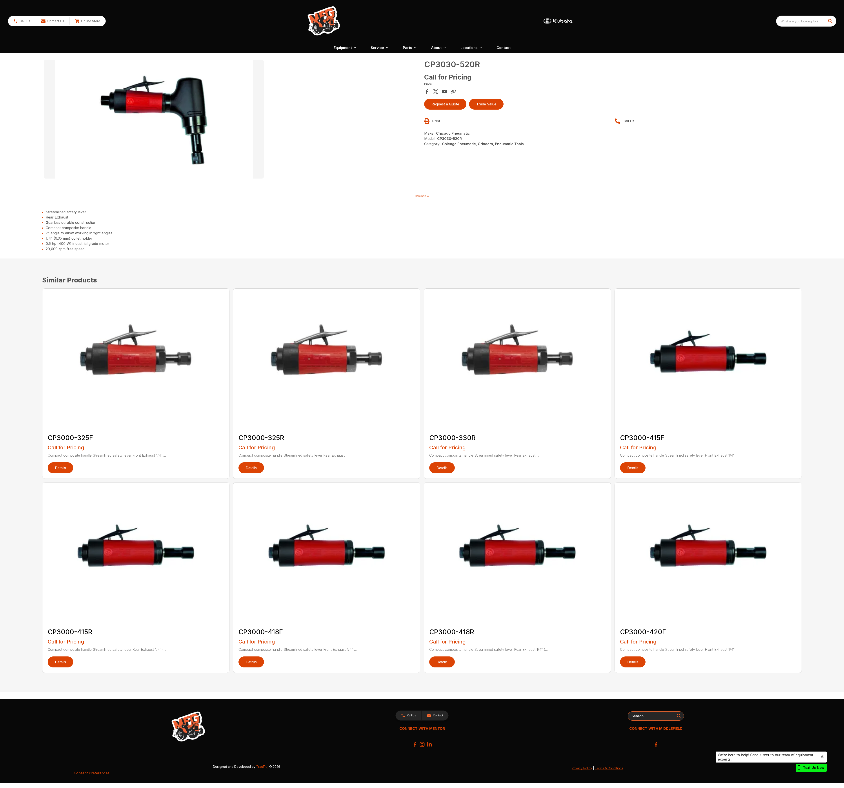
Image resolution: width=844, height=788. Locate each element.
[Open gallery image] (154, 119)
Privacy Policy (582, 768)
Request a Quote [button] (445, 104)
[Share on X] (435, 91)
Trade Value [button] (486, 104)
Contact (504, 47)
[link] (87, 21)
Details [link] (60, 468)
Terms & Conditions (609, 768)
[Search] (679, 716)
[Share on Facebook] (426, 91)
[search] (831, 21)
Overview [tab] (422, 196)
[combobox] (806, 21)
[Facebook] (415, 744)
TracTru (261, 766)
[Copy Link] (453, 91)
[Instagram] (422, 744)
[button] (22, 21)
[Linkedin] (429, 744)
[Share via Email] (444, 91)
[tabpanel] (232, 120)
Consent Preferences (91, 773)
